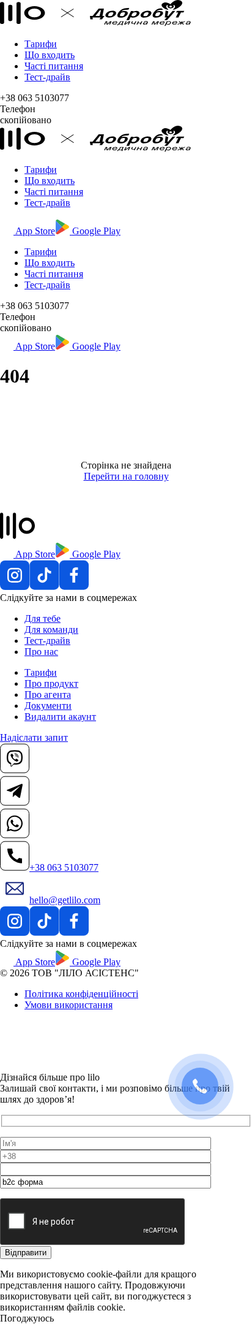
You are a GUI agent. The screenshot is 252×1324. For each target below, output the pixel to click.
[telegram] (14, 802)
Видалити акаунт (60, 716)
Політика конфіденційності (81, 994)
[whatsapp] (14, 835)
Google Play (95, 231)
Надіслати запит (34, 737)
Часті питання (53, 66)
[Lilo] (95, 23)
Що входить (49, 55)
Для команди (51, 629)
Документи (48, 705)
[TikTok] (44, 586)
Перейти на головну (126, 476)
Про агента (47, 694)
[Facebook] (74, 586)
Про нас (41, 651)
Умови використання (68, 1005)
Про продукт (51, 683)
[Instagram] (14, 586)
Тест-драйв (47, 77)
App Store (34, 231)
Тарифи (40, 44)
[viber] (14, 770)
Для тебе (42, 618)
